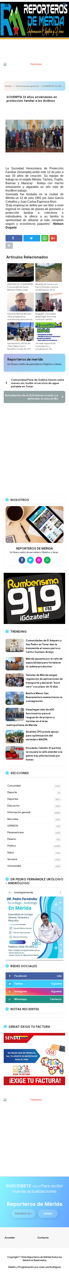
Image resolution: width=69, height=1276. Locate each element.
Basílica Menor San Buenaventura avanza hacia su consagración (44, 697)
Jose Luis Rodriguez (50, 1267)
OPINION (12, 825)
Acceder (10, 1237)
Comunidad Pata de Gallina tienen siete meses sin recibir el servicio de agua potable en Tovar (37, 383)
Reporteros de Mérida (39, 1257)
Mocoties (12, 819)
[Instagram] (39, 560)
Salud (10, 852)
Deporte (12, 792)
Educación (13, 805)
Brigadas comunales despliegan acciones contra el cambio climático (45, 317)
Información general (27, 86)
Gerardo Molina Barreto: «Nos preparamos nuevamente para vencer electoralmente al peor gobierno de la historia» (20, 319)
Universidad (14, 865)
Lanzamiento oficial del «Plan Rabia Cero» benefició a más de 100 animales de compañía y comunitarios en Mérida (19, 349)
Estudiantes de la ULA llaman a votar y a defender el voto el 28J (31, 397)
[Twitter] (30, 560)
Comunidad (14, 785)
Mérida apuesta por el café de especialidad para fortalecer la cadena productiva (44, 662)
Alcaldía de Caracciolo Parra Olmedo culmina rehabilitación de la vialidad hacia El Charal (46, 288)
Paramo (11, 839)
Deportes (12, 799)
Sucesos (12, 859)
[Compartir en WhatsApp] (45, 238)
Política (11, 845)
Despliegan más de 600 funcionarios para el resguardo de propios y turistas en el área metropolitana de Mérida (30, 717)
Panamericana (15, 832)
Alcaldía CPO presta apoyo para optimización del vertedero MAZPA (42, 735)
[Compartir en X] (31, 238)
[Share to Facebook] (14, 238)
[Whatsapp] (47, 560)
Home (8, 86)
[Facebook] (22, 560)
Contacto (43, 1237)
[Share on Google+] (53, 238)
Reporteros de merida (25, 359)
